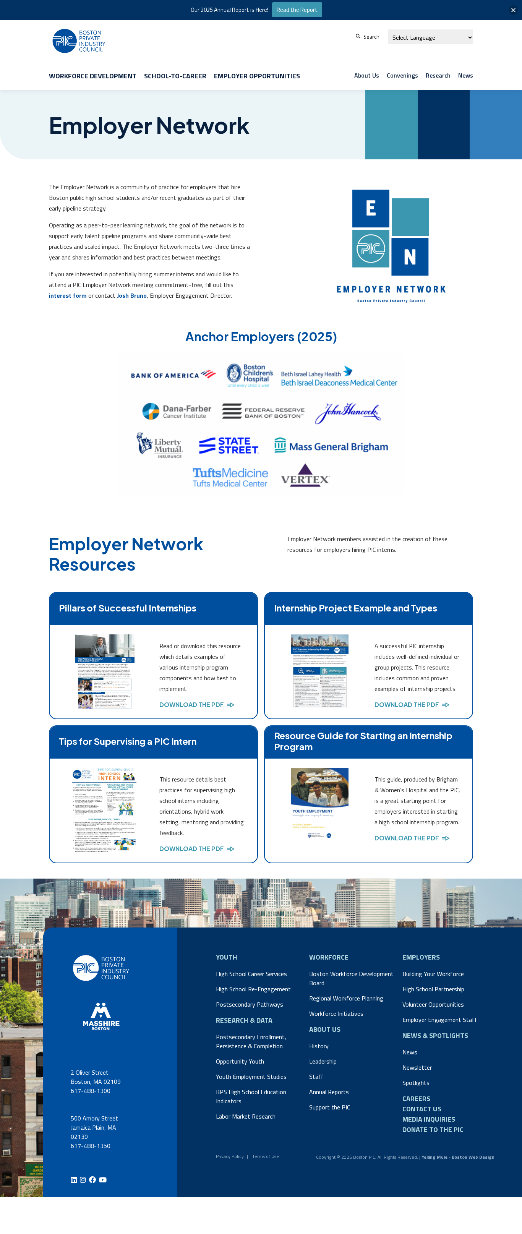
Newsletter (417, 1067)
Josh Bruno (132, 295)
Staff (316, 1076)
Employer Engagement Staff (439, 1019)
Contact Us (421, 1109)
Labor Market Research (246, 1116)
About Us (366, 75)
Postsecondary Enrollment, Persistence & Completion (251, 1041)
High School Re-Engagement (253, 989)
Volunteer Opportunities (433, 1004)
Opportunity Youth (240, 1061)
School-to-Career (175, 76)
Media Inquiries (428, 1119)
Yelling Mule (434, 1157)
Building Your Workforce (433, 973)
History (319, 1046)
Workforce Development (92, 76)
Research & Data (244, 1020)
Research (438, 75)
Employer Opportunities (257, 76)
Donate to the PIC (433, 1129)
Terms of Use (265, 1156)
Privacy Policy (230, 1156)
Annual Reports (329, 1091)
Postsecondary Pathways (249, 1004)
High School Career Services (251, 973)
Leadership (323, 1061)
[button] (513, 10)
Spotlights (416, 1082)
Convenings (402, 75)
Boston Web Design (473, 1157)
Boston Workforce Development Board (351, 978)
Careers (416, 1098)
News (465, 75)
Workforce (329, 957)
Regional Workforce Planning (346, 998)
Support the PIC (329, 1107)
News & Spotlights (435, 1035)
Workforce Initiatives (336, 1013)
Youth (226, 957)
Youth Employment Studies (251, 1076)
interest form (68, 295)
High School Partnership (433, 989)
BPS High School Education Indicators (251, 1096)
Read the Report (297, 9)
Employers (421, 957)
